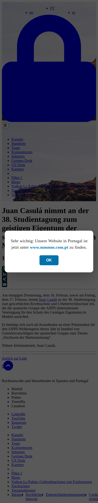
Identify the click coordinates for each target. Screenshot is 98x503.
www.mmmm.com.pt (49, 247)
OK (49, 260)
